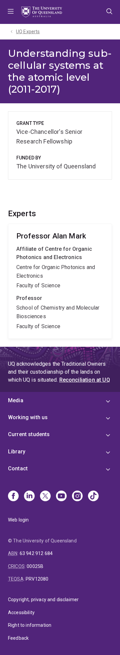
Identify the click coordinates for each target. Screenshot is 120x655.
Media (15, 400)
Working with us (28, 417)
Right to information (29, 625)
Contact (18, 468)
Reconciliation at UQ (84, 380)
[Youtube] (61, 496)
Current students (29, 434)
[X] (45, 496)
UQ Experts (28, 31)
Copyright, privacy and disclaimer (43, 599)
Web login (18, 519)
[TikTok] (93, 496)
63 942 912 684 (36, 553)
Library (16, 451)
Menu (10, 12)
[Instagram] (77, 496)
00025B (35, 566)
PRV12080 (37, 579)
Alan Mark (60, 281)
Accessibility (21, 612)
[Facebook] (13, 496)
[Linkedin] (29, 496)
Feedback (18, 638)
